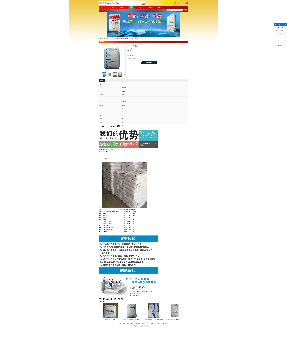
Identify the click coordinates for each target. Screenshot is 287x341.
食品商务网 (148, 320)
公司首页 (103, 7)
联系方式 (151, 7)
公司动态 (141, 7)
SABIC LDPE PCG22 (110, 312)
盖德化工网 (142, 320)
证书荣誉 (122, 7)
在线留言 (160, 7)
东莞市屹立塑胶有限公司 (136, 318)
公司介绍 (113, 7)
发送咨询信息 (149, 56)
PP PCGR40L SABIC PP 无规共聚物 (132, 312)
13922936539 (183, 3)
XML (154, 318)
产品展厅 (132, 7)
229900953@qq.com (141, 316)
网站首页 (108, 31)
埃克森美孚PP (126, 31)
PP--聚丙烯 (119, 31)
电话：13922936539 (129, 316)
